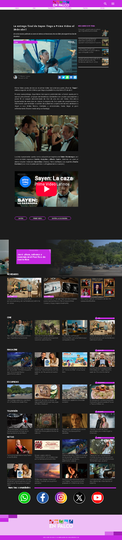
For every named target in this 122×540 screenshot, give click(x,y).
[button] (21, 218)
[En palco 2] (61, 7)
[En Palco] (105, 5)
